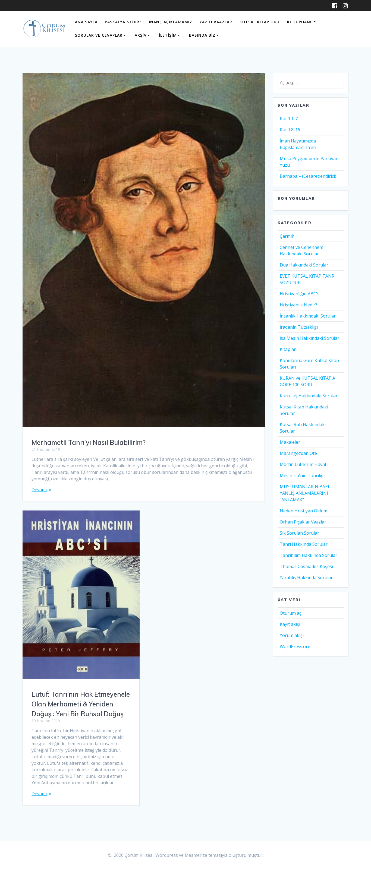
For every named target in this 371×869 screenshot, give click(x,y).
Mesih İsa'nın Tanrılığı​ (302, 475)
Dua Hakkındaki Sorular (304, 265)
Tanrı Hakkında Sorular (304, 544)
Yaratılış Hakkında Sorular (306, 578)
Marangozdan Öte (298, 453)
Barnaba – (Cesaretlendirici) (308, 176)
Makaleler (290, 442)
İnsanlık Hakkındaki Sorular (308, 316)
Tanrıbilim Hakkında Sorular (308, 555)
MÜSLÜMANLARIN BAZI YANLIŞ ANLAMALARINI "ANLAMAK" (304, 493)
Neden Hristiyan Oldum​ (303, 511)
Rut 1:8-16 (290, 130)
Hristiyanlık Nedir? (298, 305)
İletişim (168, 35)
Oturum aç (290, 613)
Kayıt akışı (290, 624)
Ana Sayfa (86, 21)
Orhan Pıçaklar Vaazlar (303, 522)
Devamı (39, 490)
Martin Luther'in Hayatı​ (304, 464)
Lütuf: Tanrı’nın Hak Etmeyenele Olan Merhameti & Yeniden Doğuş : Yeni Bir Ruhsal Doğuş (81, 704)
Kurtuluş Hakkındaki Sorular (309, 396)
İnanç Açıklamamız (170, 21)
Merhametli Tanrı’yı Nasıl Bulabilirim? (89, 442)
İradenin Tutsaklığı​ (299, 327)
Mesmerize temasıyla (206, 855)
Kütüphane (300, 21)
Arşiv (141, 35)
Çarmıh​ (287, 236)
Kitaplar (288, 349)
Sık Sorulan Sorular (299, 533)
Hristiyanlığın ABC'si (300, 294)
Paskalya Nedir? (123, 21)
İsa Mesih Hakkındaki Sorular (309, 338)
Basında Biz (202, 35)
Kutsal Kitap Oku (259, 21)
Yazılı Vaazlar (216, 21)
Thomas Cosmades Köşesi (306, 566)
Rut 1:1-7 (289, 119)
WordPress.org (295, 646)
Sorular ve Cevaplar (98, 35)
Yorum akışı (292, 635)
